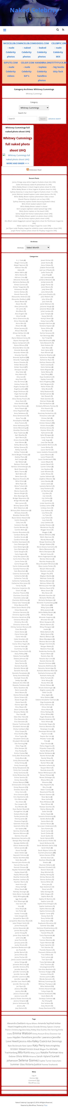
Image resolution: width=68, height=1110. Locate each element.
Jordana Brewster (45, 280)
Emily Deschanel (19, 760)
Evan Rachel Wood (20, 809)
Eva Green (20, 802)
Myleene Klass (45, 649)
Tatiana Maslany (46, 940)
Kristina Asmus (45, 428)
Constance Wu (19, 641)
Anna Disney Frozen (19, 399)
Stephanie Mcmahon (46, 923)
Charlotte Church (19, 595)
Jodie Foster (45, 272)
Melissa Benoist (46, 581)
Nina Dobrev (45, 697)
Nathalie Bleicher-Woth (46, 670)
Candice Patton (19, 539)
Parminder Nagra (45, 724)
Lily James (46, 500)
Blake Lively (19, 488)
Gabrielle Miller (20, 826)
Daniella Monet (20, 668)
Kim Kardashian (46, 403)
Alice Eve (19, 316)
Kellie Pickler (46, 386)
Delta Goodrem (19, 688)
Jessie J (19, 1006)
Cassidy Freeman (19, 569)
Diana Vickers (20, 697)
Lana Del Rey (46, 442)
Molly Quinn (45, 634)
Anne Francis (20, 423)
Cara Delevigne (19, 544)
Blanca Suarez (19, 491)
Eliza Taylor (19, 736)
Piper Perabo (46, 743)
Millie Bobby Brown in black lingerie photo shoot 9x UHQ (33, 187)
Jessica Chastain (20, 993)
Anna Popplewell (19, 411)
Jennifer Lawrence (19, 976)
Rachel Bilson (45, 751)
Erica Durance (19, 794)
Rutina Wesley (45, 809)
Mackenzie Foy (45, 527)
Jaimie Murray (19, 930)
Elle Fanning (19, 743)
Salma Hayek (46, 814)
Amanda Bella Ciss (20, 348)
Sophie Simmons (46, 911)
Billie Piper (20, 484)
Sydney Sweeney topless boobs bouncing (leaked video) (34, 201)
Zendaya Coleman (46, 998)
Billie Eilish (19, 481)
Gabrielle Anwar (20, 823)
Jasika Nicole (20, 945)
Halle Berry (19, 860)
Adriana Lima (20, 277)
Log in (34, 1075)
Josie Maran (45, 287)
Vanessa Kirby (45, 974)
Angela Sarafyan (20, 386)
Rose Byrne (46, 797)
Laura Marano (45, 454)
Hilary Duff (20, 887)
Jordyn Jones (45, 282)
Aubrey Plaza (20, 457)
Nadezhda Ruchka (46, 651)
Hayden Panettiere (19, 870)
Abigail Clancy (20, 263)
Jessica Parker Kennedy (19, 998)
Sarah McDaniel (46, 843)
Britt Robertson (19, 508)
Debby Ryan (19, 680)
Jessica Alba (19, 989)
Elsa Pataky (19, 751)
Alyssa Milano (19, 345)
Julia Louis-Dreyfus (46, 294)
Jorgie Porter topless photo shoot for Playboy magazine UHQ (34, 230)
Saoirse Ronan (45, 823)
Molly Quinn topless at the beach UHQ (34, 211)
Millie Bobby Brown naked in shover (33, 206)
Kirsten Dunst (46, 411)
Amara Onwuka (19, 362)
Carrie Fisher (20, 561)
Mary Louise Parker (46, 566)
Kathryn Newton (46, 362)
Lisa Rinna (46, 513)
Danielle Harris (19, 670)
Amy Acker (20, 372)
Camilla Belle (20, 530)
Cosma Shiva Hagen (19, 644)
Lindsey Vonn (46, 508)
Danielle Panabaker (19, 673)
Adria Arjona (19, 275)
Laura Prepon (46, 457)
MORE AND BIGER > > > (17, 163)
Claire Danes (20, 632)
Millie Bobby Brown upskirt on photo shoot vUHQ (34, 216)
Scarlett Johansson (45, 853)
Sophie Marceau (46, 908)
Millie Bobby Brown (46, 612)
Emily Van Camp (20, 770)
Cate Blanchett (19, 571)
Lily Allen (45, 493)
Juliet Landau (46, 311)
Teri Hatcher (46, 947)
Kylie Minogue (45, 435)
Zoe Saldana (45, 1003)
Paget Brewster (46, 717)
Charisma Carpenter (19, 588)
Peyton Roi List (45, 736)
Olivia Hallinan (45, 704)
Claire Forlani (20, 634)
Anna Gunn (20, 401)
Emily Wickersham (20, 775)
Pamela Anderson (46, 719)
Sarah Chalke (46, 833)
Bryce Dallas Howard (20, 518)
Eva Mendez (19, 807)
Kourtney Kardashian (46, 413)
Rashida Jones (45, 770)
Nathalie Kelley (46, 675)
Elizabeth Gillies (20, 738)
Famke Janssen (19, 816)
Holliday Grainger (19, 892)
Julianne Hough (46, 306)
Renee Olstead (45, 775)
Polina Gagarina (46, 746)
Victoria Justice (45, 976)
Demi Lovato (20, 690)
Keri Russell (45, 396)
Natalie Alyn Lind (45, 658)
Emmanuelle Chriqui (19, 785)
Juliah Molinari (45, 304)
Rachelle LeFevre (45, 765)
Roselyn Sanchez (46, 807)
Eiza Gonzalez (19, 721)
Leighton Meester (46, 479)
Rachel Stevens (46, 760)
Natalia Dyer (46, 656)
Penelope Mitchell (46, 731)
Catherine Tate (19, 578)
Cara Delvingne (19, 549)
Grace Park (20, 850)
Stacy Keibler (46, 918)
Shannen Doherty (45, 865)
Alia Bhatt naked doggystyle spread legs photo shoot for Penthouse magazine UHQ (34, 222)
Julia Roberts (46, 296)
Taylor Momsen (46, 942)
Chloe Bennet (19, 605)
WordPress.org (33, 1083)
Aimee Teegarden (19, 287)
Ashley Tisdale (19, 452)
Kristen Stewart (45, 423)
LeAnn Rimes (46, 474)
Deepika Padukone (20, 685)
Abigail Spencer (19, 265)
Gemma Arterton (19, 831)
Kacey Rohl (46, 316)
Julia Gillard (45, 292)
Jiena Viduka (45, 265)
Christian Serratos (20, 612)
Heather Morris (19, 882)
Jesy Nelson (19, 1008)
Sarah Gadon (46, 836)
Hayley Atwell (20, 872)
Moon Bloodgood (46, 639)
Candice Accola (19, 537)
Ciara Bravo (19, 629)
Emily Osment (19, 765)
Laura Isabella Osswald (46, 452)
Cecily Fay (19, 585)
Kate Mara (46, 348)
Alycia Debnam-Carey (20, 338)
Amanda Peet (20, 355)
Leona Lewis (45, 484)
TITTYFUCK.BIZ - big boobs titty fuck (59, 67)
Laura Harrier (46, 449)
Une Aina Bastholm (46, 969)
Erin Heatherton (20, 797)
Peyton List (46, 734)
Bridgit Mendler (20, 500)
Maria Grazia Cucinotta (46, 547)
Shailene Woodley (46, 860)
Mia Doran (46, 593)
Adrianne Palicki (20, 280)
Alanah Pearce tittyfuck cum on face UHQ (33, 199)
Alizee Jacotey (19, 328)
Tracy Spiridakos (46, 962)
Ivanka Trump (20, 913)
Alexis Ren (20, 304)
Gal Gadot (19, 828)
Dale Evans (19, 661)
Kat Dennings (45, 335)
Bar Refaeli (20, 462)
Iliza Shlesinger (19, 901)
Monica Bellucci (46, 636)
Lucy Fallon (46, 518)
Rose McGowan (46, 802)
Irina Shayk (20, 908)
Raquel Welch (46, 768)
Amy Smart (20, 379)
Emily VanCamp (20, 772)
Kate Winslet (46, 352)
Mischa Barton (45, 624)
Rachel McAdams (45, 753)
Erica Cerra (19, 792)
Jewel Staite (45, 263)
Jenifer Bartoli (20, 952)
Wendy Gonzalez (46, 979)
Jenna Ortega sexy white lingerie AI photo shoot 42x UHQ (34, 182)
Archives (20, 248)
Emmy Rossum (19, 787)
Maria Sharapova (45, 551)
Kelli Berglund (46, 384)
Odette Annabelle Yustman (46, 700)
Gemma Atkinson (19, 833)
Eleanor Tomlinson (20, 724)
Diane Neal (19, 702)
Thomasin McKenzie (45, 952)
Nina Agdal (46, 695)
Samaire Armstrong (46, 816)
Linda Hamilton (46, 503)
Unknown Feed (35, 170)
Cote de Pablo (19, 646)
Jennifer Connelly (19, 972)
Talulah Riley (46, 933)
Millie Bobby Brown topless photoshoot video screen (34, 196)
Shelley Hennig (45, 874)
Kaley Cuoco (45, 321)
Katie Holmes (46, 367)
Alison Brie (20, 326)
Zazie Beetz (45, 996)
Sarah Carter (46, 831)
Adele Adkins (20, 272)
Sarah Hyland (45, 838)
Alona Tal (19, 335)
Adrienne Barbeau (20, 282)
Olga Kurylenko (46, 702)
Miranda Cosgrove (46, 617)
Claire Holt (20, 636)
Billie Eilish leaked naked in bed (34, 204)
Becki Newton (20, 469)
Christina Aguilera (19, 615)
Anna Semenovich (19, 415)
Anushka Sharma (19, 430)
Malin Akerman (46, 537)
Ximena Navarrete (46, 989)
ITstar (45, 1105)
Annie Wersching (19, 428)
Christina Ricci (19, 622)
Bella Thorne (20, 471)
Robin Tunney (46, 789)
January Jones (20, 942)
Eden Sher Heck (20, 717)
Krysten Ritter (46, 430)
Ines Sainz (20, 904)
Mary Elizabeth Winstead (45, 564)
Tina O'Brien (45, 954)
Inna (19, 906)
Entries (34, 1078)
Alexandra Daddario (19, 299)
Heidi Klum (20, 884)
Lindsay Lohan (45, 505)
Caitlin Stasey (20, 520)
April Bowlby (19, 435)
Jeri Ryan (19, 986)
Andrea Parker (19, 384)
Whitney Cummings (46, 981)
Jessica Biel (19, 991)
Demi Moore (19, 692)
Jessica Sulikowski (19, 1003)
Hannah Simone (20, 867)
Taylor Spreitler (46, 945)
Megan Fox (45, 573)
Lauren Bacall (46, 464)
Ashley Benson (19, 445)
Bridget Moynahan (20, 498)
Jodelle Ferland (46, 267)
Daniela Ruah (20, 666)
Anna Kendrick (19, 403)
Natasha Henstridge (45, 668)
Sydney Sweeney (46, 930)
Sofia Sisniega (46, 892)
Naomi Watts (46, 653)
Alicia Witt (20, 323)
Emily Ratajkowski (20, 768)
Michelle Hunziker (46, 595)
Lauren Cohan (46, 466)
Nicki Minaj (46, 680)
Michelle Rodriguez (46, 600)
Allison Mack (20, 330)
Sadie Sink (46, 811)
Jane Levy (19, 938)
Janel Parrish (20, 940)
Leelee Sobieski (46, 476)
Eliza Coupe (19, 731)
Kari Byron (46, 330)
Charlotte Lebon (20, 598)
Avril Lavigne (20, 459)
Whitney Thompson (46, 984)
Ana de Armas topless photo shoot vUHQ (34, 218)
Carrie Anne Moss (19, 559)
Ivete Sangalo (20, 916)
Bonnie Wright (19, 493)
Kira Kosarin (45, 408)
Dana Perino (19, 663)
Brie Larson (19, 503)
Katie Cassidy (46, 365)
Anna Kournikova (19, 406)
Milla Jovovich (46, 610)
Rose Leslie (46, 799)
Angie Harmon (19, 394)
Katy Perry (45, 374)
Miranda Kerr (46, 619)
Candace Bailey (19, 534)
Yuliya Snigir (45, 991)
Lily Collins (46, 498)
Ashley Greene (19, 447)
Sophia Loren (46, 901)
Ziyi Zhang (46, 1001)
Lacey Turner (46, 437)
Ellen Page (20, 746)
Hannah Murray (20, 865)
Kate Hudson (46, 345)
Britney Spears (19, 505)
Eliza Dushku (19, 734)
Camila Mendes (20, 527)
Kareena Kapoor (46, 326)
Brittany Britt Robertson (20, 510)
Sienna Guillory (46, 879)
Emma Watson (18, 782)
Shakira (46, 862)
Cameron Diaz (19, 525)
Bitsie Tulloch (20, 486)
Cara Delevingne (20, 547)
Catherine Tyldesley (19, 581)
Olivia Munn (45, 709)
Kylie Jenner (45, 433)
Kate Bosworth (45, 343)
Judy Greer (46, 289)
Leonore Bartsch (46, 486)
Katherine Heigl (46, 357)
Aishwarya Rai (19, 289)
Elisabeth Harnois (19, 726)
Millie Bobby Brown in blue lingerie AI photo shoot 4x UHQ (34, 189)
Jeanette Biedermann (20, 947)
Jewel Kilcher (46, 260)
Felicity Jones (20, 819)
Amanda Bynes (19, 350)
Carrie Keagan (19, 564)
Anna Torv (20, 418)
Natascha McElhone (45, 666)
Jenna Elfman (20, 954)
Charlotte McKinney (19, 600)
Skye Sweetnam (46, 887)
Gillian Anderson (19, 845)
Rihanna (45, 782)
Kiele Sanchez (46, 399)
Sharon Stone (46, 870)
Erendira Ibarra (19, 789)
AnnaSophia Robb (19, 420)
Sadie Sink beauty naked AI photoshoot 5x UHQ (34, 184)
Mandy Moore (46, 539)
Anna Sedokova (19, 413)
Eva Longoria (20, 804)
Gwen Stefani (20, 853)
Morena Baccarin (45, 641)
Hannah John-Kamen (19, 862)
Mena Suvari (45, 590)
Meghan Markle (46, 576)
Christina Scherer (19, 624)
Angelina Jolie (19, 389)
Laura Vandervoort (45, 459)
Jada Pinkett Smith (20, 923)
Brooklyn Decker (19, 515)
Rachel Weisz (46, 763)
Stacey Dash (45, 916)
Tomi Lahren (46, 957)
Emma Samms (19, 777)
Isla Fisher (20, 911)
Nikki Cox (45, 692)
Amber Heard (19, 367)
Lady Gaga (46, 440)
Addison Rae (19, 267)
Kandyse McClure (45, 323)
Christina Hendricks (19, 617)
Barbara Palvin (19, 464)
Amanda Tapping (19, 360)
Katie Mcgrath (45, 369)
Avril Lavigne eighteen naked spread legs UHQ (34, 209)
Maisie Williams (45, 534)
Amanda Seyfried (19, 357)
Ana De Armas (19, 381)
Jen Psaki (19, 950)
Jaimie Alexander (19, 928)
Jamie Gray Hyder (19, 935)
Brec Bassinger (19, 496)
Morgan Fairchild (46, 644)
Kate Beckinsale (45, 340)
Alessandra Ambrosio (20, 296)
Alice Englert (20, 314)
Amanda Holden (20, 352)
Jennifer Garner (19, 974)
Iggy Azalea (19, 899)
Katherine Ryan (46, 360)
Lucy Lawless (46, 522)
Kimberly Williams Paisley (46, 406)
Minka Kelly (45, 615)
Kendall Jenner (45, 394)
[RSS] (63, 29)
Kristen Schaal (45, 420)
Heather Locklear (19, 879)
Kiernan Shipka (45, 401)
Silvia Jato (45, 884)
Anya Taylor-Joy (19, 433)
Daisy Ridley (19, 653)
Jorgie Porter (46, 284)
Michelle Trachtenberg (45, 603)
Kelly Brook (46, 389)
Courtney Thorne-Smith (19, 651)
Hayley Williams (20, 874)
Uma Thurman (45, 964)
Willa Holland (45, 986)
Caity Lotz (19, 522)
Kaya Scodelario (46, 377)
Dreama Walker (20, 712)
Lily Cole (46, 496)
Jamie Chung (19, 933)
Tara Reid (45, 938)
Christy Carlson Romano (20, 627)
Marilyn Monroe (46, 559)
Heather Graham (19, 877)
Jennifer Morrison (19, 984)
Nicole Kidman (45, 685)
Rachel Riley (45, 758)
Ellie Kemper (20, 748)
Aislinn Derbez (19, 292)
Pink (45, 741)
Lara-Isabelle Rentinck (45, 445)
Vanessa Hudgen (45, 972)
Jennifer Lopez (19, 979)
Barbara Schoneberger (19, 466)
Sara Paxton (45, 828)
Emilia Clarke (19, 753)
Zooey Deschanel (45, 1008)
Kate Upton (45, 350)
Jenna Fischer (20, 957)
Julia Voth (45, 301)
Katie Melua (45, 372)
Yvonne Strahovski (45, 993)
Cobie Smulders (20, 639)
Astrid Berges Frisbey (20, 454)
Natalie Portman (45, 663)
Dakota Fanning (19, 656)
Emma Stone (19, 780)
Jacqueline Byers (19, 918)
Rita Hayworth (45, 785)
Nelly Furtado (46, 678)
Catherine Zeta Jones (20, 583)
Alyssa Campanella (20, 343)
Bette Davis (19, 476)
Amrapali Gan (20, 369)
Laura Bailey (45, 447)
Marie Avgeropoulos (45, 556)
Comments (34, 1080)
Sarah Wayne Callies (45, 850)
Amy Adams (19, 374)
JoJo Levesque (46, 277)
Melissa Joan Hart (46, 585)
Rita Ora (46, 787)
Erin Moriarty (20, 799)
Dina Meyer (19, 707)
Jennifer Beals (20, 969)
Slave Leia (46, 889)
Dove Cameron (19, 709)
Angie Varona (20, 396)
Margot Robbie (45, 544)
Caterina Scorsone (20, 573)
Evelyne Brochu (19, 814)
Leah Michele (46, 471)
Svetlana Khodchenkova (46, 928)
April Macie (19, 437)
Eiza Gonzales (19, 719)
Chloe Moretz (20, 610)
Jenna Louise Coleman (19, 959)
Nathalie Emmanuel (45, 673)
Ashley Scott (19, 449)
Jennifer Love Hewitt (19, 981)
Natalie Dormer (46, 661)
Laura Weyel (45, 462)
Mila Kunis (45, 605)
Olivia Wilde (45, 714)
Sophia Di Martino (46, 899)
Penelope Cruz (45, 729)
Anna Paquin (20, 408)
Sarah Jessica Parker (45, 840)
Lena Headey (46, 481)
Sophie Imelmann (45, 906)
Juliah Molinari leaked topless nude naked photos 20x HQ (34, 194)
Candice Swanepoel (19, 542)
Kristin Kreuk (45, 425)
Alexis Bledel (20, 301)
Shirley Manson (46, 877)
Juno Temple (46, 314)
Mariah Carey (46, 554)
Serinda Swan (46, 857)
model (45, 629)
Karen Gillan (45, 328)
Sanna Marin (46, 821)
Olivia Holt (46, 707)
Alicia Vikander (19, 321)
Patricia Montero (45, 726)
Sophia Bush (45, 896)
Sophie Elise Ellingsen (46, 904)
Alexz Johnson (20, 306)
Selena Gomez (45, 855)
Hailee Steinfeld (19, 857)
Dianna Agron (20, 704)
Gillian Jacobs (20, 848)
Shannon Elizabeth (46, 867)
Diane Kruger (20, 700)
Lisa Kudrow (45, 510)
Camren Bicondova (20, 532)
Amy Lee (20, 377)
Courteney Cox (19, 649)
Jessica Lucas (20, 996)
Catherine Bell (19, 576)
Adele (20, 270)
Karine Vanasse (46, 333)
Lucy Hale (45, 520)
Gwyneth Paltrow (19, 855)
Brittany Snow (20, 513)
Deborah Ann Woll (20, 683)
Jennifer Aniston (19, 967)
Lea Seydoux (45, 469)
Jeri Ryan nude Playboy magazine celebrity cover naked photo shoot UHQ (34, 228)
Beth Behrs (20, 474)
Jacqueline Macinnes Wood (19, 921)
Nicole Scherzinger (46, 688)
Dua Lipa (19, 714)
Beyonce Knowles (19, 479)
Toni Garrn (46, 959)
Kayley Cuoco (46, 379)
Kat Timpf (45, 338)
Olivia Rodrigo (45, 712)
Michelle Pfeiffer (46, 598)
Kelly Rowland (45, 391)
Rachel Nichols (45, 755)
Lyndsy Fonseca (46, 525)
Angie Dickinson (20, 391)
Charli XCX (20, 590)
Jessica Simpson (20, 1001)
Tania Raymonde (46, 935)
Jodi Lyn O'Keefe (46, 270)
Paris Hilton (45, 721)
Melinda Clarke (46, 578)
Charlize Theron (19, 593)
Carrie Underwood (20, 566)
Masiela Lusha (45, 571)
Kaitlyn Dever (46, 318)
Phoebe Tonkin (45, 738)
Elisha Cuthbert (19, 729)
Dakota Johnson (20, 658)
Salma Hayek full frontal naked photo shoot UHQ (34, 214)
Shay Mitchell (46, 872)
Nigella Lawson (46, 690)
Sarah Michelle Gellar (45, 845)
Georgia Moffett (20, 843)
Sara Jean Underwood (46, 826)
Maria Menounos (45, 549)
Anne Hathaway (19, 425)
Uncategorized (45, 967)
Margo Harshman (45, 542)
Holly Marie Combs (20, 894)
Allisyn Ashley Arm (20, 333)
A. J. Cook (19, 260)
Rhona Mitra (45, 780)
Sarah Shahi (45, 848)
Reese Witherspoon (45, 772)
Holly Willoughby (19, 896)
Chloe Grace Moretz (19, 607)
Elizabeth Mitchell (20, 741)
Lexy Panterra (46, 488)
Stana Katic (45, 921)
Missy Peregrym (46, 627)
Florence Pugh (19, 821)
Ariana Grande (19, 440)
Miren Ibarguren (46, 622)
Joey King (45, 275)
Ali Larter (19, 309)
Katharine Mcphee (46, 355)
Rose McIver (45, 804)
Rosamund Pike (46, 792)
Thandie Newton (46, 950)
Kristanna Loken (46, 415)
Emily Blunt (19, 758)
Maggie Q (45, 532)
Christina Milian (20, 619)
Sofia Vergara (46, 894)
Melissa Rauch (45, 588)
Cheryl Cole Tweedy (19, 603)
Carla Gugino (20, 554)
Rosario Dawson (46, 794)
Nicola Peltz (45, 683)
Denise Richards (20, 695)
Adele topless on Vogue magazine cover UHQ (34, 226)
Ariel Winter (19, 442)
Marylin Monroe (46, 569)
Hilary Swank (20, 889)
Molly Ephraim (45, 632)
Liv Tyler (46, 515)
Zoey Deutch (46, 1006)
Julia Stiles (46, 299)
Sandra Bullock (45, 819)
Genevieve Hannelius (20, 838)
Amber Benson (19, 365)
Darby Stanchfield (19, 675)
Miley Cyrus (45, 607)
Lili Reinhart (45, 491)
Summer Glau (45, 925)
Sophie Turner (45, 913)
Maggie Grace (46, 530)
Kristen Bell (45, 418)
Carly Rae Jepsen (19, 556)
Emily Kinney (20, 763)
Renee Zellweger (46, 777)
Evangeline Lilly (20, 811)
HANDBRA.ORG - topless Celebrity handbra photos (43, 71)
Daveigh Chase (19, 678)
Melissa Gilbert (46, 583)
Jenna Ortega (20, 962)
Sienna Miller (46, 882)
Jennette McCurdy (19, 964)
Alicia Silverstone (19, 318)
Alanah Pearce (19, 294)
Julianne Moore (46, 309)
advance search (54, 119)
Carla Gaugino (19, 551)
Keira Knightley (45, 381)
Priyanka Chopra (46, 748)
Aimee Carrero (19, 284)
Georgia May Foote (20, 840)
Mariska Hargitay (45, 561)
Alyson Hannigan (19, 340)
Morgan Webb (46, 646)
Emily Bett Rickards (19, 755)
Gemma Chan (20, 836)
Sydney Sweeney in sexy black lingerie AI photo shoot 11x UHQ (34, 192)
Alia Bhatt (19, 311)
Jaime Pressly (20, 925)
